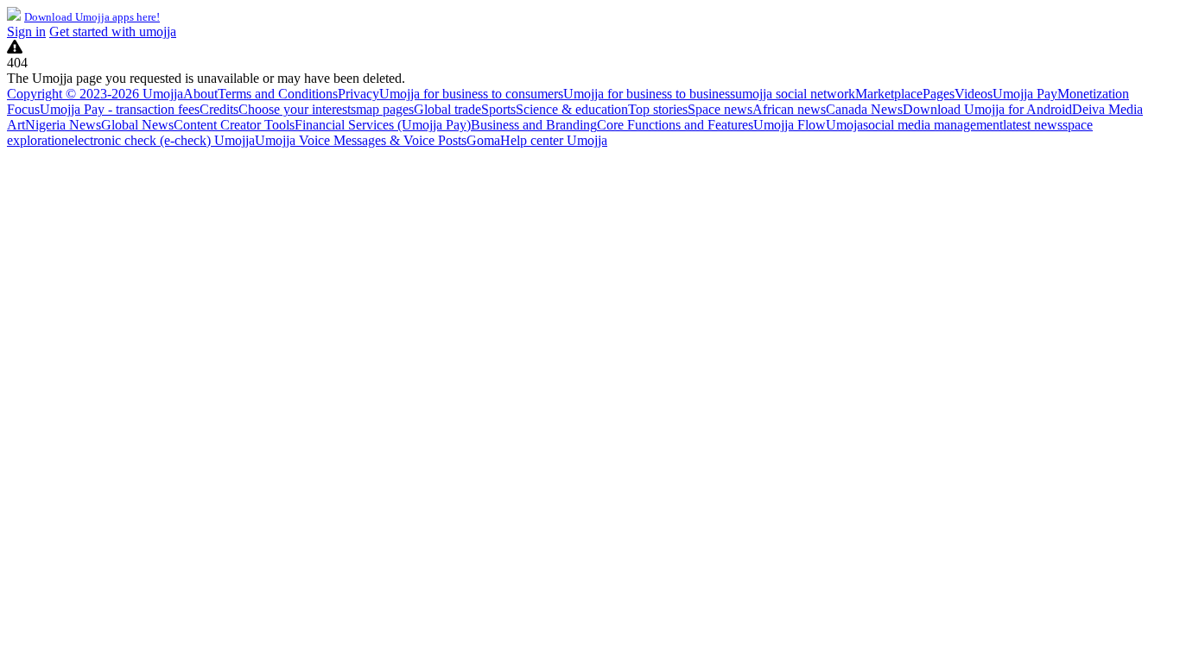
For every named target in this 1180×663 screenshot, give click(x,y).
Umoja (844, 124)
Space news (720, 109)
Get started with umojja (112, 31)
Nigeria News (63, 124)
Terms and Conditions (278, 93)
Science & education (572, 109)
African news (789, 109)
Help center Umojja (553, 140)
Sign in (26, 31)
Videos (974, 93)
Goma (483, 140)
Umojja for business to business (649, 93)
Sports (498, 109)
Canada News (864, 109)
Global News (137, 124)
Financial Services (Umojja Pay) (383, 124)
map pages (385, 109)
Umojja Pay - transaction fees (120, 109)
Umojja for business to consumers (471, 93)
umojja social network (795, 93)
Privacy (358, 93)
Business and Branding (534, 124)
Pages (939, 93)
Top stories (658, 109)
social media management (933, 124)
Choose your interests (297, 109)
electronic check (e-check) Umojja (161, 140)
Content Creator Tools (234, 124)
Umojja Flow (789, 124)
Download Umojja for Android (987, 109)
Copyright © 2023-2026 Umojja (95, 93)
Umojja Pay (1025, 93)
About (200, 93)
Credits (219, 109)
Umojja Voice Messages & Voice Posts (360, 140)
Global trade (447, 109)
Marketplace (889, 93)
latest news (1033, 124)
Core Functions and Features (675, 124)
